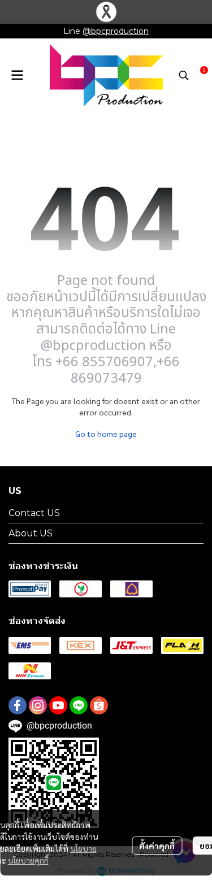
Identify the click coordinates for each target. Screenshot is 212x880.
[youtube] (58, 705)
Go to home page (106, 433)
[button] (184, 75)
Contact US (34, 513)
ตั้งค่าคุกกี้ (157, 845)
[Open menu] (17, 75)
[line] (79, 705)
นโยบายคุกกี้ (28, 860)
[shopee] (99, 705)
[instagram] (38, 705)
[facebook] (17, 705)
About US (30, 533)
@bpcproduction (116, 31)
